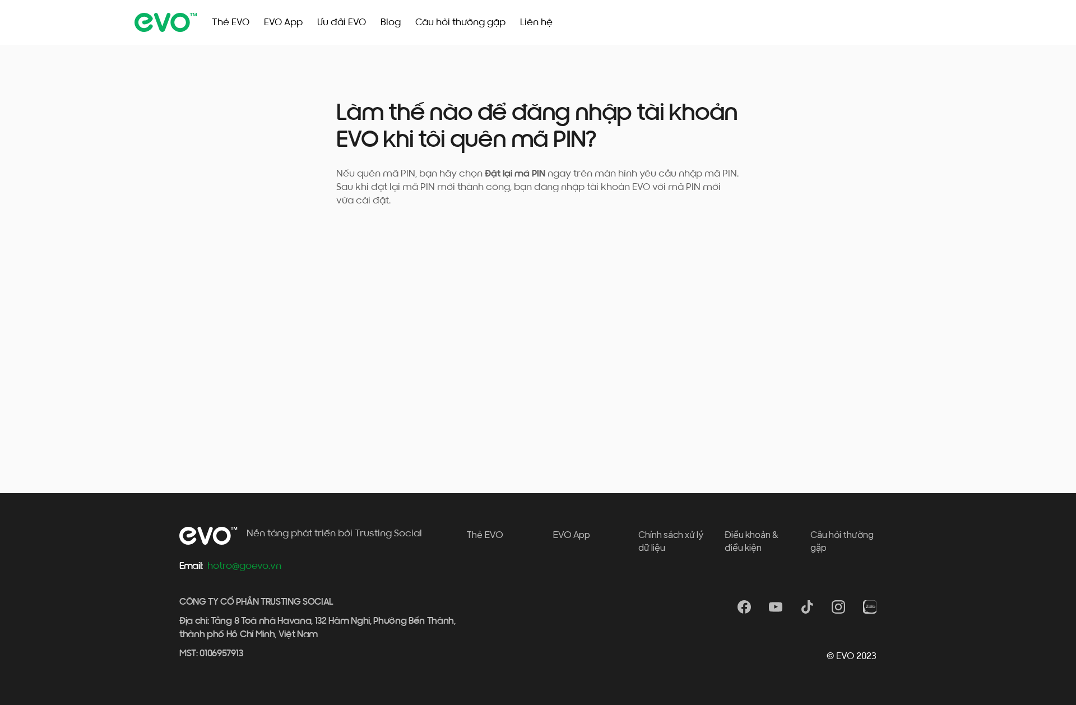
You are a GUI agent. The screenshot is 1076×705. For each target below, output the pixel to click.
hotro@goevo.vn (244, 566)
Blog (391, 22)
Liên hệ (536, 22)
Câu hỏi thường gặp (460, 22)
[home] (165, 22)
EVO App (283, 22)
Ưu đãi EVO (341, 22)
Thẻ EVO (230, 22)
